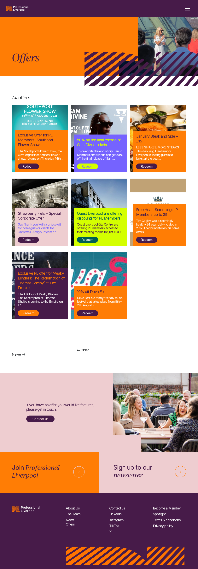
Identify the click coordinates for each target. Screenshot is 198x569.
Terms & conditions (167, 520)
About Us (73, 508)
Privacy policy (163, 526)
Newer (17, 354)
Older (84, 350)
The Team (73, 514)
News (70, 520)
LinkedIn (115, 514)
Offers (70, 524)
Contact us (40, 419)
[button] (187, 9)
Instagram (116, 520)
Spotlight (159, 514)
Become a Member (167, 508)
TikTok (114, 526)
